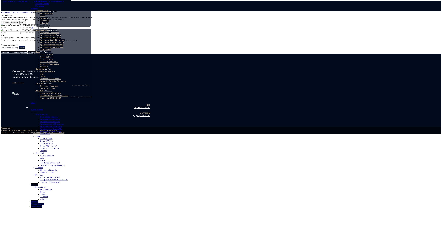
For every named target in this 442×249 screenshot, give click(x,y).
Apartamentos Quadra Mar (51, 45)
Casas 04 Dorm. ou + (49, 62)
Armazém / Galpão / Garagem (53, 81)
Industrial (44, 23)
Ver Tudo (53, 11)
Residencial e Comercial (50, 78)
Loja (42, 74)
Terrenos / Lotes (47, 88)
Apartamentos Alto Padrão (52, 42)
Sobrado (44, 18)
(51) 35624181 (143, 114)
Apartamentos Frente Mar (51, 47)
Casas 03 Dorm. (47, 59)
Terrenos (39, 83)
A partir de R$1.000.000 (50, 98)
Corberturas (45, 49)
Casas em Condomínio (49, 64)
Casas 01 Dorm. (46, 54)
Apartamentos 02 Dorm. (50, 35)
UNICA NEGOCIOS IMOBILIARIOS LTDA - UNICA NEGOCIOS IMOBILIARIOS (33, 1)
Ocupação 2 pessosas (49, 32)
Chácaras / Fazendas (49, 86)
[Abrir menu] (27, 107)
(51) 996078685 (142, 106)
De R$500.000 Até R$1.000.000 (54, 95)
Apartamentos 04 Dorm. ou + (52, 40)
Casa (37, 52)
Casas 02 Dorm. (47, 57)
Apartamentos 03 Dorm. (50, 37)
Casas (42, 16)
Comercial (44, 20)
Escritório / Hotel (47, 71)
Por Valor (39, 91)
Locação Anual (41, 11)
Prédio (43, 76)
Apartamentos (46, 13)
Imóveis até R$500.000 (50, 93)
